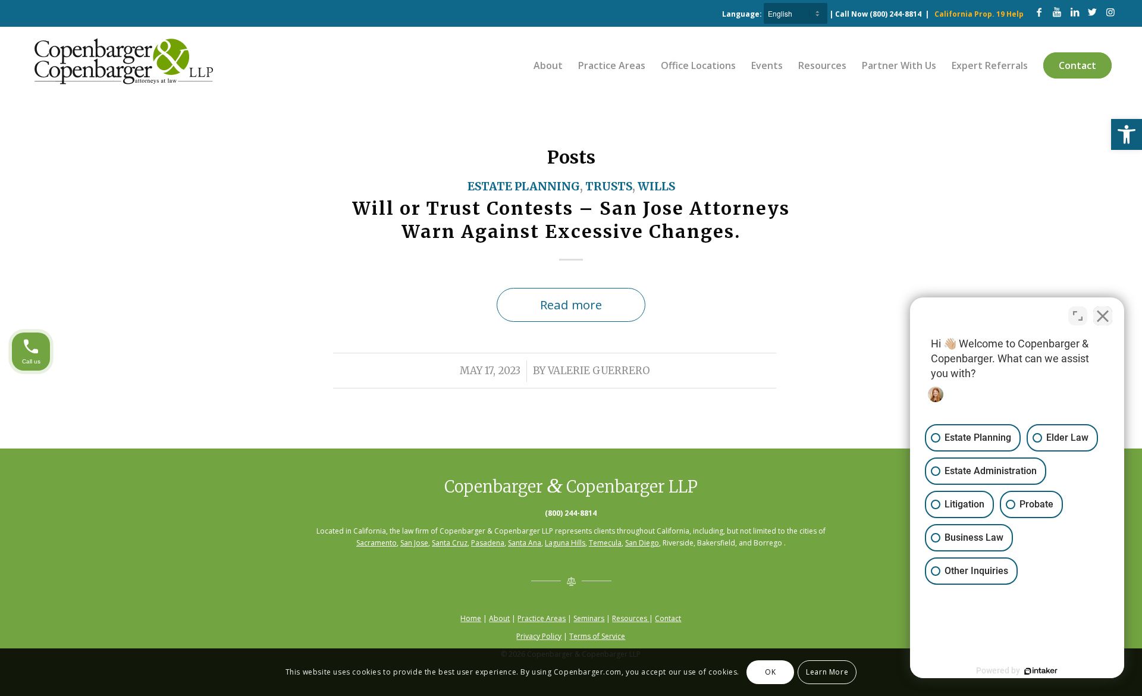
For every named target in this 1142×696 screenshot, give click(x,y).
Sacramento (376, 543)
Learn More (827, 672)
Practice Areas (541, 618)
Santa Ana (524, 543)
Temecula (605, 543)
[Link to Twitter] (1093, 12)
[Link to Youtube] (1057, 12)
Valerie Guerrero (599, 371)
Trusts (608, 186)
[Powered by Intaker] (1041, 671)
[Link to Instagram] (1110, 12)
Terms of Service (597, 636)
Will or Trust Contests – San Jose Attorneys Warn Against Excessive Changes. (571, 220)
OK (770, 672)
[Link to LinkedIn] (1075, 12)
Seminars (588, 618)
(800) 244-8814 (895, 14)
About (499, 618)
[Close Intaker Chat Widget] (1102, 315)
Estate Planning (524, 186)
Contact (668, 618)
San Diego (642, 543)
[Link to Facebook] (1039, 12)
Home (470, 618)
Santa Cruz (450, 543)
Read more (571, 304)
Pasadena (487, 543)
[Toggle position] (1077, 315)
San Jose (414, 543)
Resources (630, 618)
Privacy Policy (538, 636)
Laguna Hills (565, 543)
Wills (656, 186)
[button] (1126, 134)
